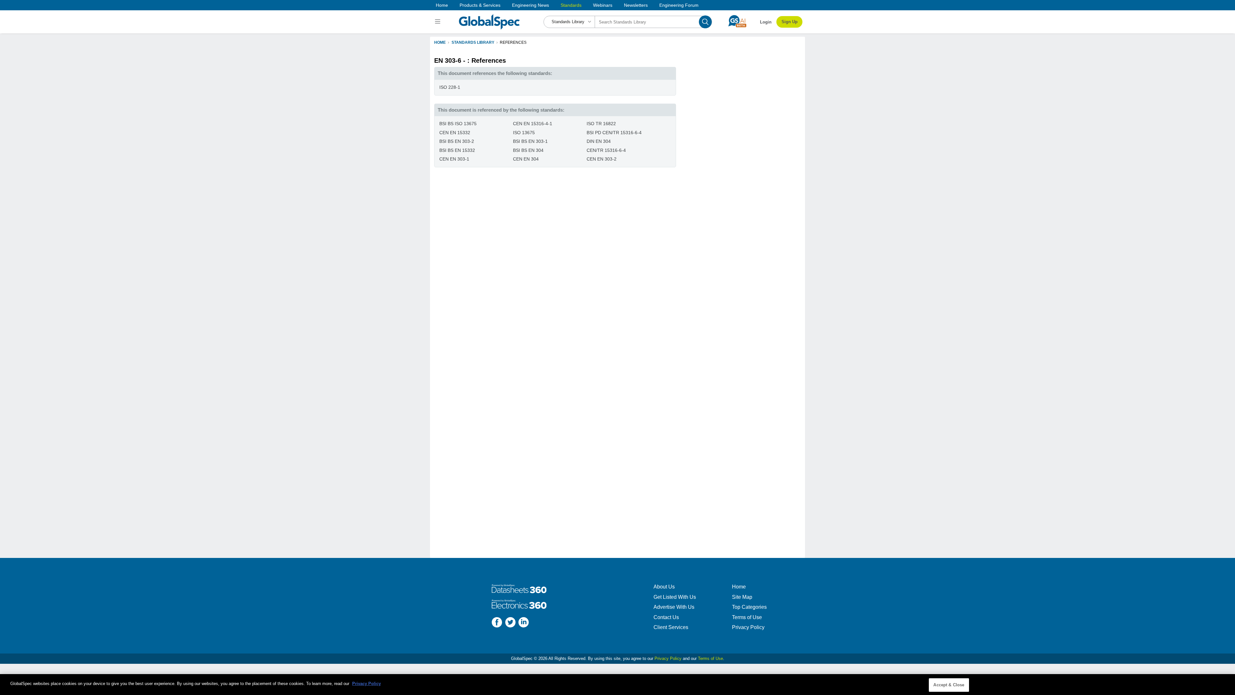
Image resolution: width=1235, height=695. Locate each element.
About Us (664, 586)
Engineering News (530, 5)
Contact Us (666, 617)
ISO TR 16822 (601, 123)
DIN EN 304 (599, 141)
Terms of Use (747, 617)
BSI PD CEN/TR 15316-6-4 (614, 132)
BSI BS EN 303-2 (456, 141)
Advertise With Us (674, 607)
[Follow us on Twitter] (510, 623)
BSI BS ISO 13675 (458, 123)
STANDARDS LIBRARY (473, 42)
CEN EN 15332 (454, 132)
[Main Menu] (438, 22)
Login (766, 22)
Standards (571, 5)
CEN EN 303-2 (602, 159)
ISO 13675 (524, 132)
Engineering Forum (679, 5)
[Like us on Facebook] (497, 623)
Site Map (742, 597)
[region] (617, 684)
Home (442, 5)
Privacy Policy (748, 627)
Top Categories (749, 607)
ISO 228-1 (449, 87)
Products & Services (480, 5)
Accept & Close (948, 684)
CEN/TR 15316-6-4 (606, 150)
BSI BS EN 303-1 (530, 141)
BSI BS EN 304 (528, 150)
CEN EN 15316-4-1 (532, 123)
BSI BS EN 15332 (457, 150)
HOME (440, 42)
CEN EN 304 (526, 159)
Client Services (671, 627)
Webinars (602, 5)
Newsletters (636, 5)
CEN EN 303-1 (454, 159)
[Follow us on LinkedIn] (523, 623)
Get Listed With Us (675, 597)
